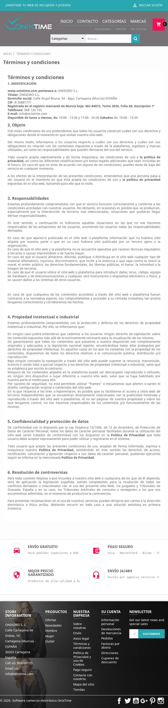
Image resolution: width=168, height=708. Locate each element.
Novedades (103, 29)
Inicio (66, 21)
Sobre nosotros (79, 626)
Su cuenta (111, 611)
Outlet (49, 641)
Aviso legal (81, 638)
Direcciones (109, 653)
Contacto (87, 21)
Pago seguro (82, 670)
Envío (77, 633)
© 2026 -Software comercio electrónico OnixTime (36, 700)
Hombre (51, 631)
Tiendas (79, 689)
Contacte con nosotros (82, 677)
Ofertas (121, 29)
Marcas (138, 21)
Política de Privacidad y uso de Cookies (82, 659)
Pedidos (107, 638)
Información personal (110, 622)
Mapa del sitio (83, 684)
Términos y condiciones (82, 646)
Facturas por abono (110, 646)
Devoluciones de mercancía (111, 631)
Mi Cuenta (138, 29)
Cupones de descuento (110, 660)
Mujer (49, 636)
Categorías (114, 21)
